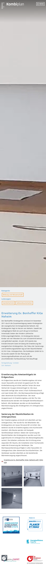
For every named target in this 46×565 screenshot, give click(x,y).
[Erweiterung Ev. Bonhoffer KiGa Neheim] (12, 6)
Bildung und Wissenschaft (13, 295)
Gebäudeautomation (24, 303)
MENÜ (41, 4)
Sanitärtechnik (8, 303)
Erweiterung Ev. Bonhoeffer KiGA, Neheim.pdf (23, 461)
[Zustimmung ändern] (4, 558)
